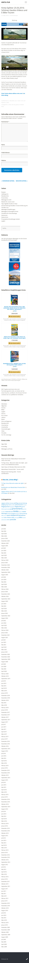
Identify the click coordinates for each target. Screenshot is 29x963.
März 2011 (4, 896)
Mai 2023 (3, 606)
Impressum (4, 215)
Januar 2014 (4, 826)
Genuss (3, 413)
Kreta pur (5, 2)
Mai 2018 (3, 703)
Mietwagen (4, 513)
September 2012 (5, 862)
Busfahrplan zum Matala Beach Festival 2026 (13, 487)
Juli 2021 (3, 640)
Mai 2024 (3, 582)
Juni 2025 (3, 550)
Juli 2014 (3, 811)
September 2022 (5, 616)
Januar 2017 (4, 739)
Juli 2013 (3, 838)
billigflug (3, 504)
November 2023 (5, 594)
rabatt (8, 515)
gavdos (17, 104)
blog (7, 504)
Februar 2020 (4, 674)
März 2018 (4, 705)
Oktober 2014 (5, 804)
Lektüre (3, 417)
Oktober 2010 (5, 908)
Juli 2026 (3, 529)
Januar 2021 (4, 652)
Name (3, 144)
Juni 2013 (3, 840)
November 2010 (5, 905)
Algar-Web (4, 444)
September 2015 (5, 777)
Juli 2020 (3, 664)
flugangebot (12, 506)
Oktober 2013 (5, 833)
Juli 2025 (3, 548)
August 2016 (4, 751)
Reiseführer (22, 515)
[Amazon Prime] (14, 311)
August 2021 (4, 637)
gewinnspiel (7, 509)
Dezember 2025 (5, 541)
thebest (9, 517)
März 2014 (4, 821)
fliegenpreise (5, 506)
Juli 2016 (3, 753)
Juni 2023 (3, 603)
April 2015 (4, 789)
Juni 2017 (3, 727)
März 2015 (4, 792)
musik (9, 513)
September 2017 (5, 719)
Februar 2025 (4, 560)
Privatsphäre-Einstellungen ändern (10, 219)
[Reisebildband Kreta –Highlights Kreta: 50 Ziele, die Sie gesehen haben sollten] (14, 356)
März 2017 (4, 734)
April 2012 (4, 872)
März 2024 (4, 587)
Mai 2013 (3, 843)
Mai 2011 (3, 893)
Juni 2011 (3, 891)
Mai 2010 (3, 918)
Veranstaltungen (5, 429)
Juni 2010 (3, 915)
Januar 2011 (4, 901)
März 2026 (4, 536)
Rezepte (3, 192)
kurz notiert (18, 100)
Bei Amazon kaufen (15, 316)
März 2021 (4, 649)
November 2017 (5, 715)
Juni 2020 (3, 666)
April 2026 (4, 533)
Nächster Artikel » (22, 181)
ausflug (16, 503)
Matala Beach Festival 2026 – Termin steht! (12, 469)
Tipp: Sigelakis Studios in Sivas (9, 203)
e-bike (9, 104)
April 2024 (4, 584)
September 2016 (5, 748)
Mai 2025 (3, 553)
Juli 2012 (3, 867)
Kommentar (5, 121)
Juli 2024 (3, 577)
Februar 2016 (4, 765)
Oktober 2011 (5, 884)
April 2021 (4, 647)
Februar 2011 (4, 898)
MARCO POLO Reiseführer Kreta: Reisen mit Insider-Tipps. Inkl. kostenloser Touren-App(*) (14, 337)
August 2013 (4, 835)
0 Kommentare (14, 15)
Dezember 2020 (5, 654)
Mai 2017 (3, 729)
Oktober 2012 (5, 860)
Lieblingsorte (4, 194)
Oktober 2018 (5, 700)
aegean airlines (5, 503)
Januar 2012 (4, 879)
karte (11, 511)
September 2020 (5, 659)
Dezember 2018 (5, 695)
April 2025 (4, 555)
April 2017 (4, 731)
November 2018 (5, 698)
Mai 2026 (3, 531)
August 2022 (4, 618)
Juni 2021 (3, 642)
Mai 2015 (3, 787)
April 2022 (4, 625)
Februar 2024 (4, 589)
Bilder (3, 409)
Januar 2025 (4, 562)
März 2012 (4, 874)
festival (25, 504)
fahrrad (13, 104)
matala (24, 511)
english (3, 221)
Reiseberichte (5, 196)
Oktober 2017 (5, 717)
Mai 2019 (3, 686)
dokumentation (19, 504)
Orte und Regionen (6, 421)
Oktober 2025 (5, 543)
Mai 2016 (3, 758)
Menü (26, 2)
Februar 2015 (4, 794)
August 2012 (4, 864)
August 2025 (4, 545)
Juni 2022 (3, 623)
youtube (13, 519)
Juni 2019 (3, 683)
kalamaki (7, 511)
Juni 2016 (3, 756)
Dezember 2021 (5, 635)
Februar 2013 (4, 850)
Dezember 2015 (5, 770)
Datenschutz (4, 217)
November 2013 (5, 831)
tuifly (12, 517)
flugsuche (18, 506)
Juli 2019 (3, 681)
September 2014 (5, 806)
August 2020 (4, 661)
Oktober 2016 (5, 746)
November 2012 (5, 857)
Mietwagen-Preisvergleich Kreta (9, 211)
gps (10, 509)
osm (2, 515)
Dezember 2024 (5, 565)
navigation (13, 513)
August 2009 (4, 937)
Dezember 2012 (5, 855)
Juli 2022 (3, 620)
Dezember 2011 (5, 881)
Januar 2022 (4, 632)
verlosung (16, 517)
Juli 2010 (3, 913)
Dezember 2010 (5, 903)
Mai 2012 (3, 869)
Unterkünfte (4, 427)
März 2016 (4, 763)
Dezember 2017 (5, 712)
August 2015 (4, 780)
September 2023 (5, 599)
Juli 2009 (3, 939)
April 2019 (4, 688)
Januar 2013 (4, 852)
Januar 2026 (4, 538)
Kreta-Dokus (4, 198)
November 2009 (5, 930)
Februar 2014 (4, 823)
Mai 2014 (3, 816)
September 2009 (5, 934)
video (20, 517)
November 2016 (5, 744)
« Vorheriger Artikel (7, 181)
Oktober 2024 (5, 570)
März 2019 (4, 690)
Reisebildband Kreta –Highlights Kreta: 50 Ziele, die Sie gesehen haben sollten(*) (14, 364)
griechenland (17, 508)
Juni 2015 (3, 785)
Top (26, 959)
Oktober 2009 (5, 932)
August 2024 (4, 574)
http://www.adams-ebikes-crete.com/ (12, 93)
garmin (23, 506)
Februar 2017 (4, 736)
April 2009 (4, 944)
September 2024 (5, 572)
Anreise (3, 408)
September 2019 (5, 678)
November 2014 (5, 802)
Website (3, 160)
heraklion (21, 104)
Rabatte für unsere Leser (8, 202)
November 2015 (5, 773)
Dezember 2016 (5, 741)
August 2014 (4, 809)
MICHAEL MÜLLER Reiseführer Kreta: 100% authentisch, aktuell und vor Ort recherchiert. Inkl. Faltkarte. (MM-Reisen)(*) (14, 308)
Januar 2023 (4, 613)
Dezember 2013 (5, 828)
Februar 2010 (4, 922)
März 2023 (4, 611)
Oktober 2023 (5, 596)
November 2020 (5, 657)
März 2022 (4, 628)
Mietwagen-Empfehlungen (8, 209)
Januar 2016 (4, 768)
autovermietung (22, 503)
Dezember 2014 (5, 799)
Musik (3, 419)
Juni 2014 (3, 814)
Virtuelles (3, 433)
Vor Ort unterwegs (6, 435)
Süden (5, 517)
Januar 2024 (4, 591)
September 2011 (5, 886)
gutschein (24, 509)
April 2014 (4, 818)
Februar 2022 (4, 630)
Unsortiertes (4, 425)
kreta (2, 106)
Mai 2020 (3, 669)
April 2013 (4, 845)
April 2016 (4, 760)
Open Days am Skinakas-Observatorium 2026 (13, 467)
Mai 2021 (3, 645)
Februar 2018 (4, 707)
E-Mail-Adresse (5, 152)
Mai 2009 (3, 942)
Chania (9, 504)
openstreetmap (23, 513)
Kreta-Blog (4, 446)
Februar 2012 (4, 876)
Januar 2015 (4, 797)
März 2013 (4, 847)
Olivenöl (17, 513)
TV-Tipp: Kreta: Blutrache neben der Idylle (12, 483)
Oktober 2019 (5, 676)
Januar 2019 (4, 693)
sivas (2, 517)
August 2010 (4, 910)
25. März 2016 (5, 15)
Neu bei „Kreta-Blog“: (10, 480)
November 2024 (5, 567)
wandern (24, 517)
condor (13, 504)
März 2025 (4, 558)
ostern (5, 515)
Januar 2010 (4, 925)
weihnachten (3, 519)
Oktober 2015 (5, 775)
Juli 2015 (3, 782)
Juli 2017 (3, 724)
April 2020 (4, 671)
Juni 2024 (3, 579)
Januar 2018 (4, 710)
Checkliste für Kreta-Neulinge (9, 213)
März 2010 (4, 920)
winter (8, 519)
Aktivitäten (12, 100)
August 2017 (4, 722)
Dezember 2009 (5, 927)
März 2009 (4, 947)
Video (7, 102)
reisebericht (14, 515)
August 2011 (4, 889)
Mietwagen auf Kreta (6, 449)
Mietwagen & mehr (6, 200)
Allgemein (4, 406)
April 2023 (4, 608)
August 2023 (4, 601)
